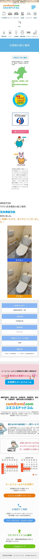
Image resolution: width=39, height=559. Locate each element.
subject (33, 7)
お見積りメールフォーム (19, 382)
